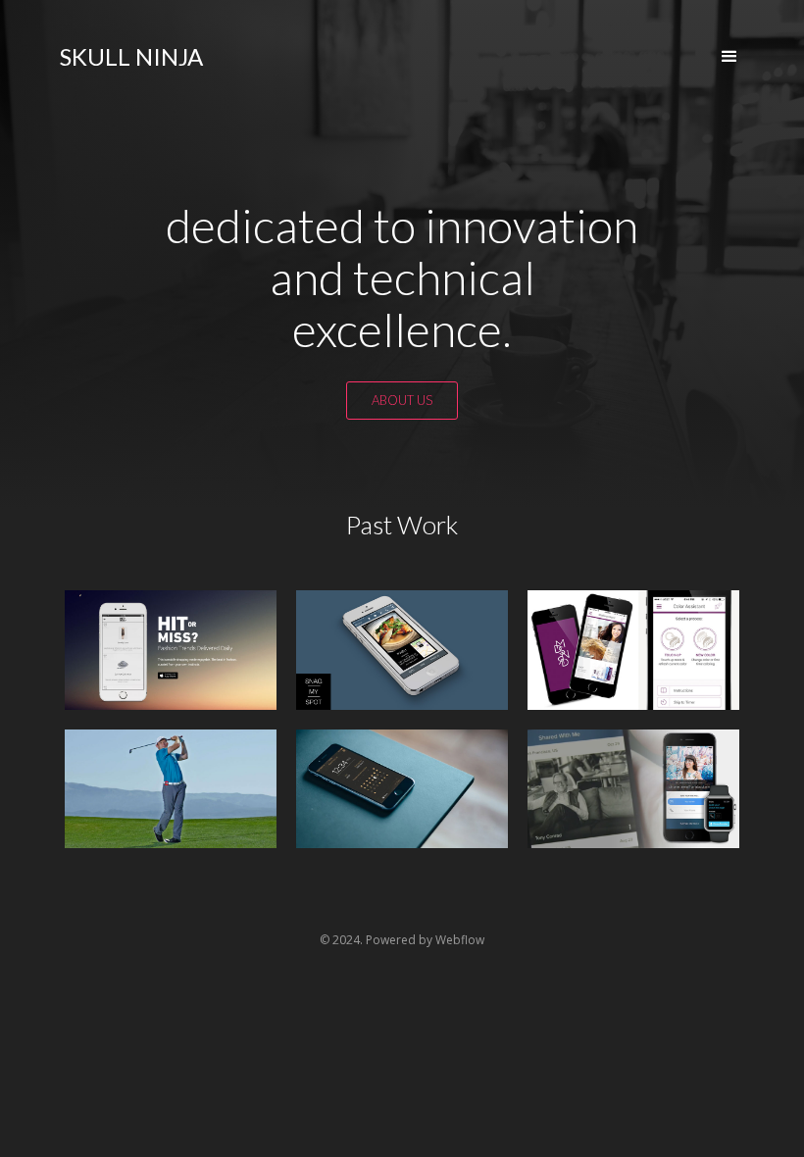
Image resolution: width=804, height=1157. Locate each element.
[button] (729, 56)
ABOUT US (402, 400)
